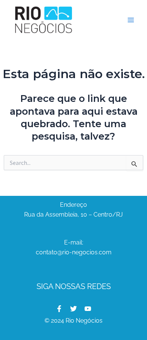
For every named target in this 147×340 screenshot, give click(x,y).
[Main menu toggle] (131, 20)
